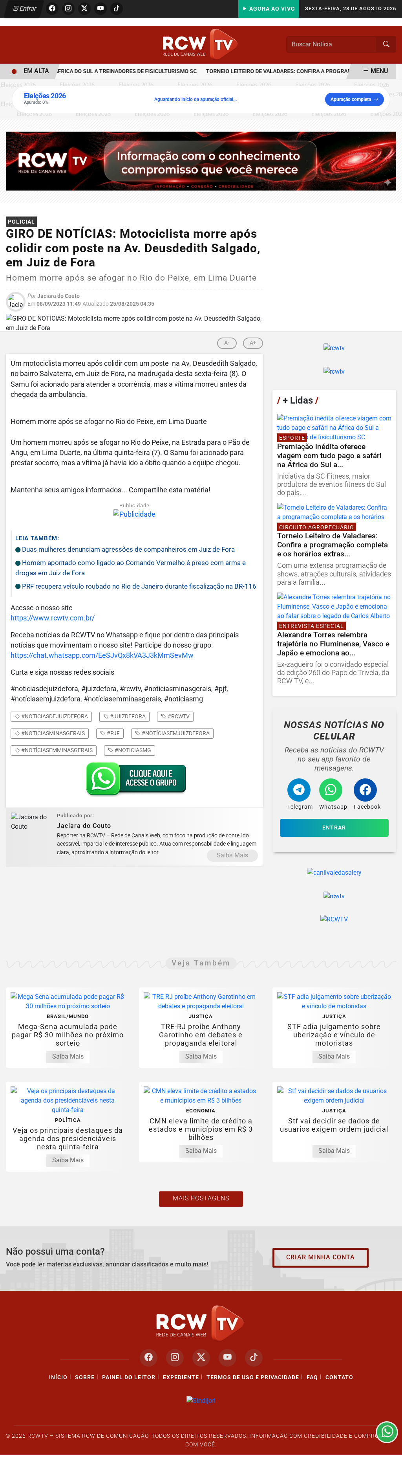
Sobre (85, 1377)
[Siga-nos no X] (201, 1358)
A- (227, 342)
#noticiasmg (132, 750)
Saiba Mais (232, 855)
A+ (253, 342)
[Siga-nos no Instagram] (175, 1358)
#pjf (113, 733)
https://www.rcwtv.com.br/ (53, 618)
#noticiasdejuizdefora (54, 716)
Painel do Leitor (128, 1377)
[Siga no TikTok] (116, 8)
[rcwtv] (201, 160)
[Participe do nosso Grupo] (134, 781)
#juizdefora (127, 716)
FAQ (312, 1377)
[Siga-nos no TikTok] (254, 1358)
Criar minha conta (320, 1257)
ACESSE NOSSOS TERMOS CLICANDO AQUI (149, 1442)
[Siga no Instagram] (68, 8)
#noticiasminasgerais (52, 733)
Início (58, 1377)
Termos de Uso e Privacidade (252, 1377)
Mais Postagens (201, 1198)
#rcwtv (178, 716)
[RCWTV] (201, 44)
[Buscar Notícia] (386, 44)
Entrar (27, 8)
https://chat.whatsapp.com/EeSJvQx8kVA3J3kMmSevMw (102, 655)
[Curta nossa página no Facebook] (148, 1358)
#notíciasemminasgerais (56, 750)
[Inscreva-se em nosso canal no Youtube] (227, 1358)
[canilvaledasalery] (334, 872)
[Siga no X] (84, 8)
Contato (339, 1377)
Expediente (181, 1377)
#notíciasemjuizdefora (175, 733)
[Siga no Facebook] (52, 8)
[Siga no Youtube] (100, 8)
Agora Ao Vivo (271, 9)
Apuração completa (351, 99)
